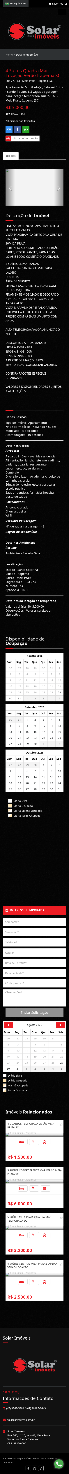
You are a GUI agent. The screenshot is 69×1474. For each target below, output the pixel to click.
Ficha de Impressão (25, 138)
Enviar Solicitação (34, 1012)
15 (59, 680)
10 (19, 680)
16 (10, 686)
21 (51, 686)
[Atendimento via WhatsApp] (58, 1464)
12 (35, 680)
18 (27, 686)
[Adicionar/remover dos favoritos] (61, 1124)
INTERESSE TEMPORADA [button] (26, 910)
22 (59, 686)
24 (19, 692)
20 (43, 686)
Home (9, 54)
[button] (10, 187)
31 (51, 668)
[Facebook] (28, 1468)
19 (35, 686)
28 (27, 668)
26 (10, 668)
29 (35, 668)
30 (43, 668)
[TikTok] (41, 1468)
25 (27, 692)
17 (19, 686)
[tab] (34, 910)
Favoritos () (59, 3)
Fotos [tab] (12, 155)
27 (19, 668)
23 (10, 692)
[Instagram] (34, 1468)
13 (43, 680)
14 (51, 680)
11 (27, 680)
